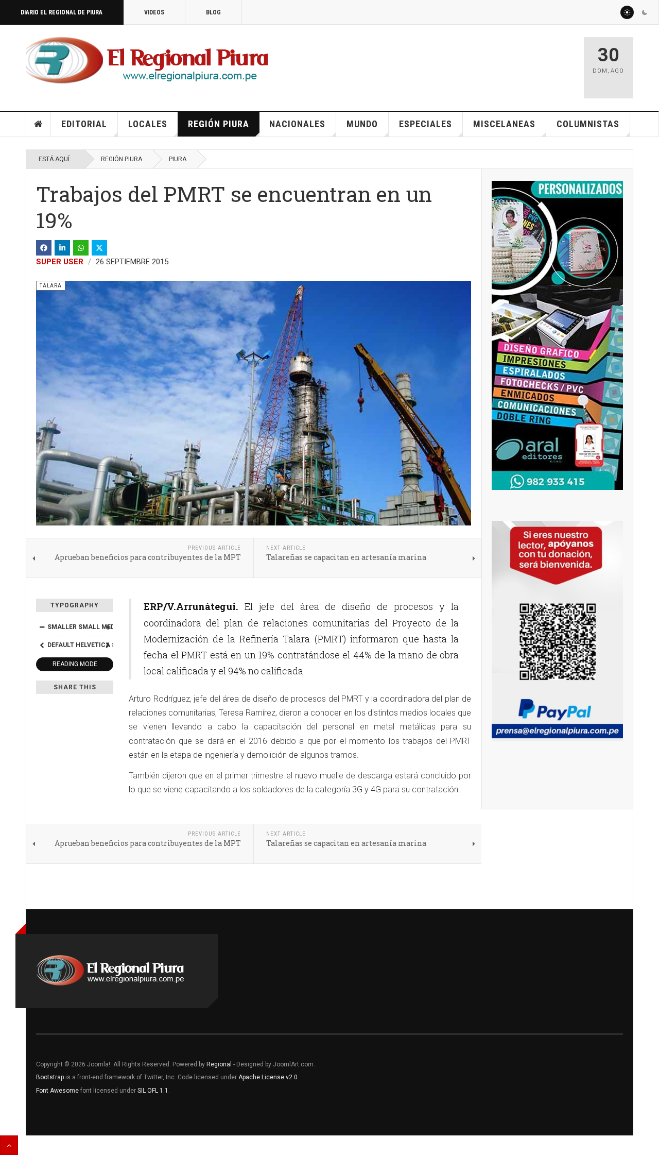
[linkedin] (62, 248)
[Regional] (147, 60)
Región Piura (218, 123)
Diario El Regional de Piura (61, 12)
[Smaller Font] (41, 627)
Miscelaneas (504, 123)
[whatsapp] (81, 248)
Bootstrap (50, 1077)
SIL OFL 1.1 (152, 1090)
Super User (59, 261)
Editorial (84, 123)
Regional (219, 1064)
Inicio (38, 124)
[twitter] (99, 248)
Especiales (425, 123)
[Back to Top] (9, 1145)
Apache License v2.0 (268, 1077)
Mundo (362, 123)
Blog (213, 12)
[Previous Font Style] (41, 645)
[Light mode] (627, 12)
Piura (177, 159)
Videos (154, 12)
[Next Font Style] (107, 645)
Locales (147, 123)
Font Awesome (57, 1090)
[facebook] (43, 248)
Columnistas (588, 123)
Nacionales (297, 123)
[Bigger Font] (107, 627)
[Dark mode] (644, 12)
